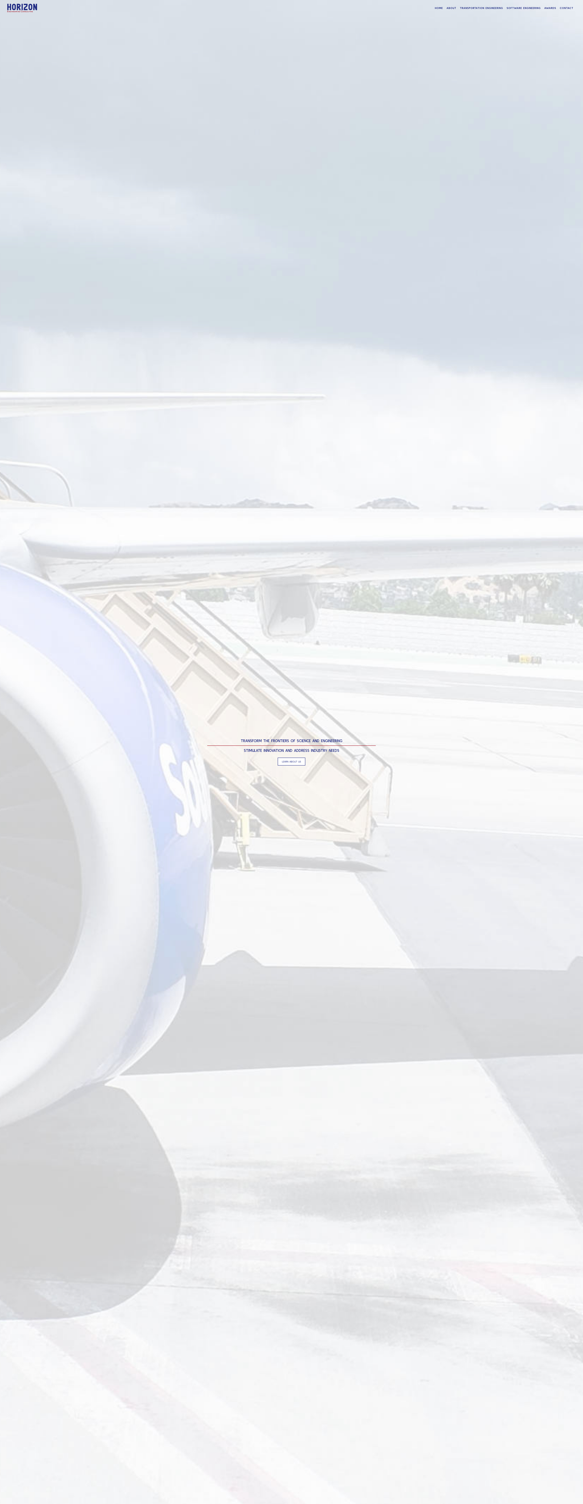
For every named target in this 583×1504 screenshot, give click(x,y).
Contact (566, 8)
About (451, 8)
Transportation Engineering (481, 8)
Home (439, 8)
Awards (550, 8)
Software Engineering (524, 8)
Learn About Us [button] (291, 761)
